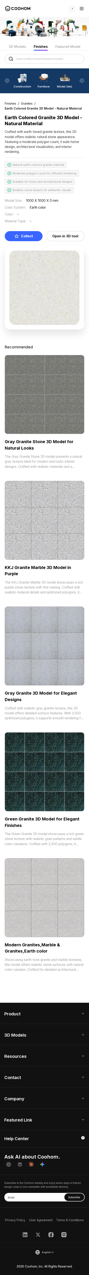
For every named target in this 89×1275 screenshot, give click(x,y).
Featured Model (67, 47)
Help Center (16, 1138)
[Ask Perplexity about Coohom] (20, 1164)
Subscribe (74, 1197)
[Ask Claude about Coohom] (31, 1164)
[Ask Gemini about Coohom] (42, 1164)
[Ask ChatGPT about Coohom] (8, 1164)
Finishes (41, 47)
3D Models (17, 47)
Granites (27, 103)
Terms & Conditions (70, 1220)
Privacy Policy (15, 1220)
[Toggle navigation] (81, 9)
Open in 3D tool (65, 236)
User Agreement (40, 1220)
